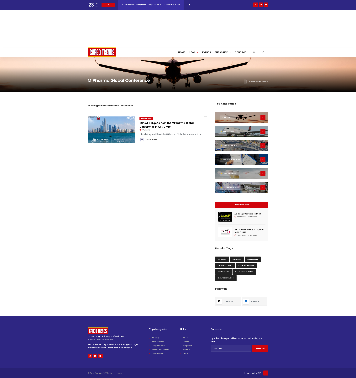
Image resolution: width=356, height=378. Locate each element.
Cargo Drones (158, 353)
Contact (241, 52)
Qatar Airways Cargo (244, 272)
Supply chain (252, 259)
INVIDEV (257, 373)
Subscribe (221, 52)
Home (181, 52)
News (192, 52)
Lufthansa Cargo (225, 265)
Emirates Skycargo (226, 278)
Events (206, 52)
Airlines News (158, 342)
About (185, 338)
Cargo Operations (246, 265)
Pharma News (146, 118)
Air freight (237, 259)
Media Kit (187, 349)
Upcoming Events (242, 205)
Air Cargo (222, 259)
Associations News (160, 349)
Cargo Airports (158, 345)
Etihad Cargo (223, 272)
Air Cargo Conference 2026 (247, 214)
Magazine (187, 345)
